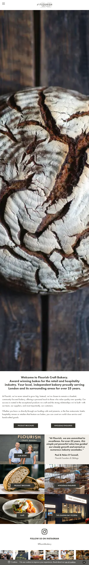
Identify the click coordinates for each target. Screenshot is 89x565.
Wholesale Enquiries (63, 425)
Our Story (22, 456)
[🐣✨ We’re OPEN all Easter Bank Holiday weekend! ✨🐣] (82, 556)
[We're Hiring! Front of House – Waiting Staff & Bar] (21, 556)
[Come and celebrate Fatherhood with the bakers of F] (36, 556)
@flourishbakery (44, 544)
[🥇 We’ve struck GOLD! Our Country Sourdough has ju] (67, 556)
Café (22, 515)
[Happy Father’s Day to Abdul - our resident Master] (6, 556)
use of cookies (70, 562)
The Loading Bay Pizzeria (66, 515)
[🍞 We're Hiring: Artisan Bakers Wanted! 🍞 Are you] (52, 556)
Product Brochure (26, 425)
